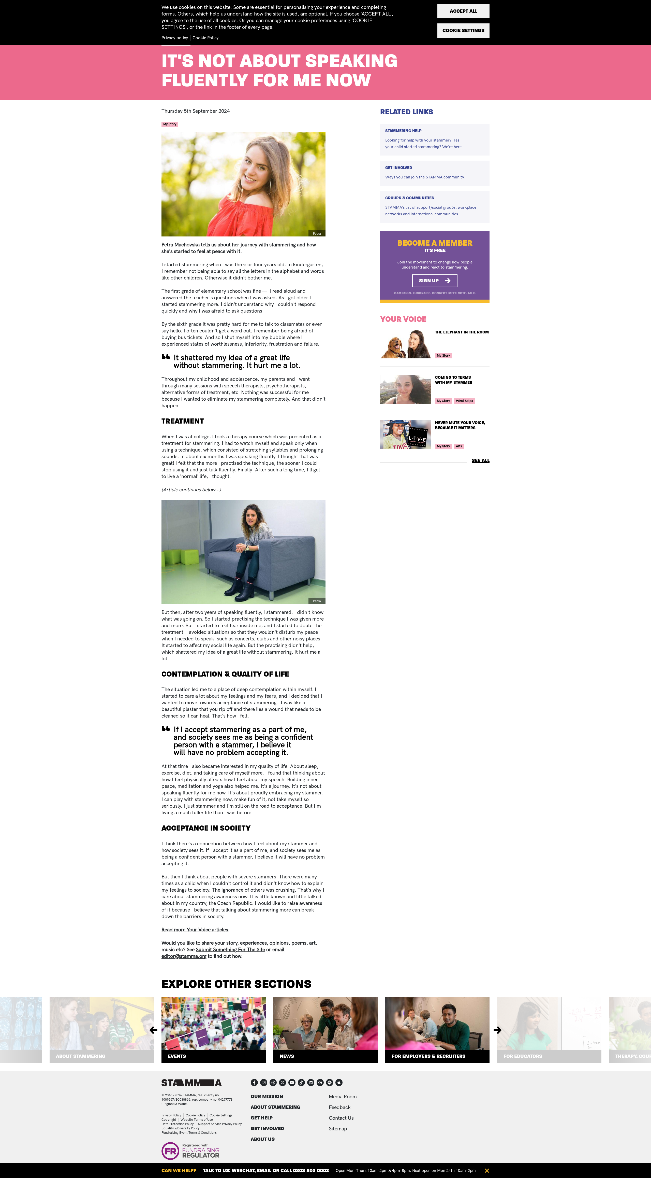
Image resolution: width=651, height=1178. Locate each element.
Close (487, 1170)
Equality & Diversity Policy (180, 1128)
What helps (464, 401)
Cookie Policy (195, 1115)
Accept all (463, 11)
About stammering (275, 1107)
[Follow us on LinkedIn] (310, 1082)
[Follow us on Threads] (273, 1082)
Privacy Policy (171, 1115)
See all (481, 460)
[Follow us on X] (282, 1082)
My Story (169, 124)
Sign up (429, 280)
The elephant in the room (462, 332)
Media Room (343, 1097)
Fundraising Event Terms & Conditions (189, 1133)
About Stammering (81, 1056)
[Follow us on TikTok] (301, 1082)
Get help (262, 1118)
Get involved (267, 1128)
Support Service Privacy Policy (220, 1124)
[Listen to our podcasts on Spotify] (329, 1082)
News (287, 1056)
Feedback (340, 1107)
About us (263, 1139)
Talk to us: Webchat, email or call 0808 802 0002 (266, 1170)
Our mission (267, 1096)
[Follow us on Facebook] (254, 1082)
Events (177, 1056)
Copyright (168, 1120)
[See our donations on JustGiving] (320, 1082)
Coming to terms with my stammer (453, 380)
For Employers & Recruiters (428, 1056)
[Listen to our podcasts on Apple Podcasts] (339, 1082)
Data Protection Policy (177, 1124)
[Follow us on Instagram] (263, 1082)
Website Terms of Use (197, 1120)
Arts (459, 446)
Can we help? (178, 1170)
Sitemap (338, 1129)
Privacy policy (174, 37)
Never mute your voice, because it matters (460, 425)
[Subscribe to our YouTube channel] (291, 1082)
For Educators (523, 1056)
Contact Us (341, 1118)
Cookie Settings (221, 1115)
